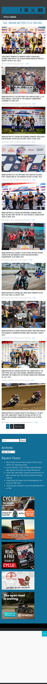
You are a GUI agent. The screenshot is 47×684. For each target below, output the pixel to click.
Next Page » (19, 426)
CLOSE (44, 634)
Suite (27, 64)
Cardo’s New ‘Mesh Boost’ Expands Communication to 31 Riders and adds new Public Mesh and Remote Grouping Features (25, 475)
